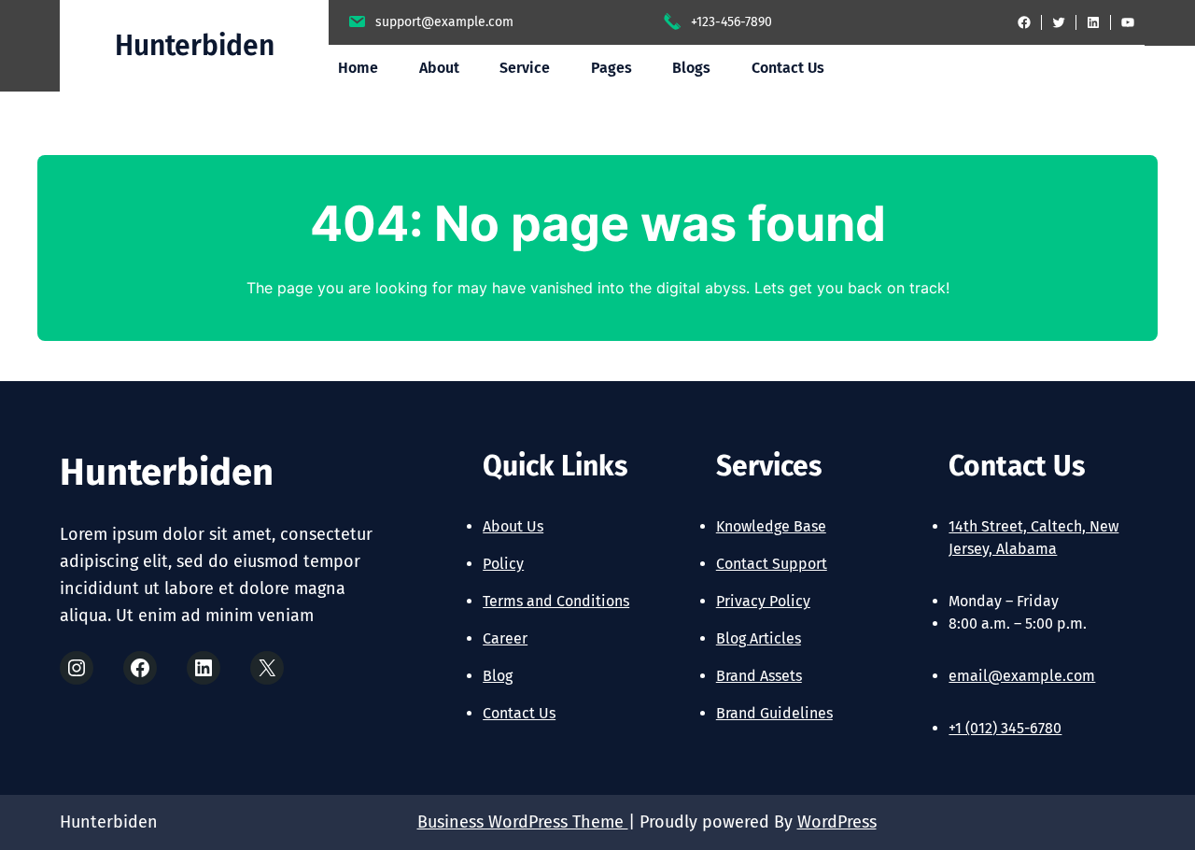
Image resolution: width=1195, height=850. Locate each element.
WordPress (837, 822)
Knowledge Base (771, 526)
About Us (513, 526)
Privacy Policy (763, 601)
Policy (503, 564)
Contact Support (771, 564)
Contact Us (519, 713)
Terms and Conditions (556, 601)
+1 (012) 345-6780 (1005, 728)
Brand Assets (759, 676)
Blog (498, 676)
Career (505, 638)
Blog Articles (758, 638)
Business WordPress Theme (522, 822)
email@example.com (1022, 676)
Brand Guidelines (774, 713)
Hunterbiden (194, 46)
